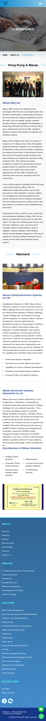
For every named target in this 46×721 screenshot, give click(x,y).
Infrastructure (7, 638)
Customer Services (9, 575)
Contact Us (6, 555)
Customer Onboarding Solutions (15, 618)
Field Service (7, 579)
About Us (5, 531)
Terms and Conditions (13, 714)
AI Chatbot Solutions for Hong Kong (16, 626)
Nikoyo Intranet (8, 693)
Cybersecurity (7, 622)
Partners (5, 551)
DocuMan (6, 689)
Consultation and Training (12, 590)
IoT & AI (5, 649)
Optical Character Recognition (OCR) (17, 657)
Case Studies (7, 547)
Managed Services (9, 582)
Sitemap (6, 712)
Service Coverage (9, 594)
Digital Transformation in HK (13, 630)
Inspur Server (7, 642)
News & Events (8, 543)
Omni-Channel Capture (11, 661)
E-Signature (7, 634)
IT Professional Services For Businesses (18, 571)
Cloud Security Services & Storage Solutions (20, 614)
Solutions (5, 535)
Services (5, 539)
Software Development (11, 586)
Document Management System (15, 645)
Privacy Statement (19, 712)
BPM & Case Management (12, 610)
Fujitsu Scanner (8, 673)
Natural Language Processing (14, 653)
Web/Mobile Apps (9, 669)
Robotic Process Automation (13, 665)
